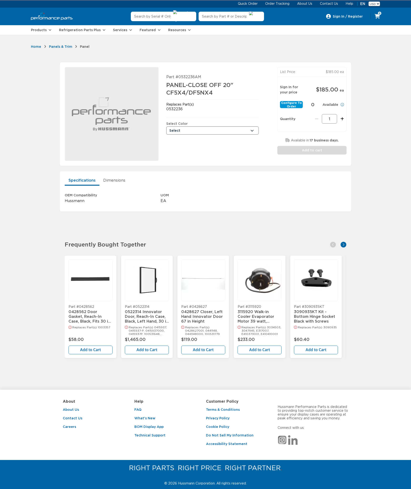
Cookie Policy (217, 427)
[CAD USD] (374, 4)
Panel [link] (84, 46)
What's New (144, 418)
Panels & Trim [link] (60, 46)
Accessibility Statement (226, 444)
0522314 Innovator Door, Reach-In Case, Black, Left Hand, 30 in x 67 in (146, 314)
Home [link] (36, 46)
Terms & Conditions (223, 410)
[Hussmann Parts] (52, 16)
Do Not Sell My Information (230, 435)
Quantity (287, 119)
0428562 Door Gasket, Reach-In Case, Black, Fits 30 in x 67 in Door (89, 314)
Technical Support (150, 435)
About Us (71, 410)
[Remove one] (316, 118)
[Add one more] (341, 118)
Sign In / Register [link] (348, 16)
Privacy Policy (218, 418)
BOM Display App (149, 427)
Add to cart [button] (312, 150)
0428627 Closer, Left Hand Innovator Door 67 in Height (202, 314)
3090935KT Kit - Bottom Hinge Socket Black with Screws (314, 314)
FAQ (138, 410)
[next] (343, 244)
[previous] (333, 244)
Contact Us (72, 418)
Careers (69, 427)
